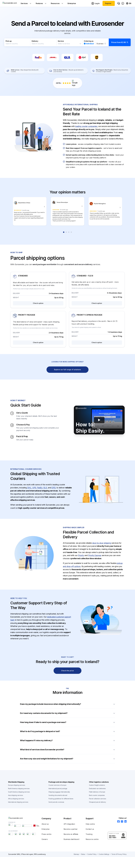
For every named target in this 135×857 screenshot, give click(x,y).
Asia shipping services (15, 795)
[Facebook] (118, 821)
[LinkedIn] (125, 821)
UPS (34, 488)
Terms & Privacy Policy (119, 854)
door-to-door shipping (101, 543)
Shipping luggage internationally (59, 792)
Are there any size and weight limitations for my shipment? (46, 759)
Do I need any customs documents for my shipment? (44, 713)
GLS (45, 488)
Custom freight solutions (97, 785)
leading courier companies (86, 126)
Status (83, 854)
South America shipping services (19, 792)
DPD (54, 488)
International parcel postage (58, 788)
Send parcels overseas (56, 802)
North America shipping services (19, 788)
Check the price (67, 671)
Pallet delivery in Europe (97, 792)
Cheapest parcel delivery (97, 802)
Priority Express (94, 555)
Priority (81, 555)
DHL (29, 488)
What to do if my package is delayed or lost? (40, 731)
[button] (67, 42)
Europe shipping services (16, 785)
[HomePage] (25, 818)
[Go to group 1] (63, 232)
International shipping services (18, 802)
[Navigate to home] (10, 3)
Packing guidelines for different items (61, 799)
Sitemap (76, 854)
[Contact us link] (118, 3)
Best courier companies (97, 795)
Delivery (35, 41)
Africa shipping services (16, 799)
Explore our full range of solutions (67, 369)
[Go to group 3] (68, 232)
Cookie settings (104, 854)
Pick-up (8, 41)
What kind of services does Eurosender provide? (42, 749)
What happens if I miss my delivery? (36, 740)
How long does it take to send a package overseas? (43, 722)
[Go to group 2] (66, 232)
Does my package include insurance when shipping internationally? (50, 704)
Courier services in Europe (57, 785)
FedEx (39, 488)
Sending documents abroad (58, 795)
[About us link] (123, 3)
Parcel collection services (97, 799)
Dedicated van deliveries (97, 788)
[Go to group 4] (71, 232)
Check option (38, 303)
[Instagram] (121, 821)
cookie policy (92, 854)
